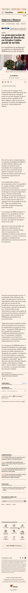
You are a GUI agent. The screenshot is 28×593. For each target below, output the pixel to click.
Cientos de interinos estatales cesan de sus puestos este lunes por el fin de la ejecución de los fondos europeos (14, 476)
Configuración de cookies (9, 579)
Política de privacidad (19, 579)
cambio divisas (14, 533)
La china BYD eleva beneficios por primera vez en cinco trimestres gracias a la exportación (13, 464)
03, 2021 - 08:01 (14, 78)
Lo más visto (5, 484)
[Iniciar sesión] (25, 12)
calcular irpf (5, 527)
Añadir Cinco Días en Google (10, 86)
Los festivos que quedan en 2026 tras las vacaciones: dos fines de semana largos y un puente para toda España (14, 470)
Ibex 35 (3, 9)
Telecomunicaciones (10, 23)
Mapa (10, 581)
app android (22, 539)
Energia (18, 23)
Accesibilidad (5, 581)
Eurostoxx (8, 504)
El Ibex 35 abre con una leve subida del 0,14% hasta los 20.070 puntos (18, 29)
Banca (3, 23)
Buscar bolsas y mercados (9, 497)
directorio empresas (22, 534)
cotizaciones (5, 539)
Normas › (24, 383)
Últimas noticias (6, 454)
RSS (12, 581)
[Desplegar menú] (3, 12)
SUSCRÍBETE (20, 12)
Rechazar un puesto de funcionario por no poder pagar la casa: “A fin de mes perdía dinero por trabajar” (14, 489)
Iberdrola (4, 391)
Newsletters (16, 581)
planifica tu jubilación (5, 534)
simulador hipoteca (14, 527)
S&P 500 (14, 9)
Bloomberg (14, 75)
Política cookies (18, 577)
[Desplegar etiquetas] (25, 391)
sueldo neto (22, 527)
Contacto (8, 577)
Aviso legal (12, 577)
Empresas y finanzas (11, 20)
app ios (14, 539)
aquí (24, 401)
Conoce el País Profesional (14, 545)
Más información (5, 398)
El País (24, 15)
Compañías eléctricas (12, 391)
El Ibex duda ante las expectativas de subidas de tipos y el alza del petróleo (13, 458)
